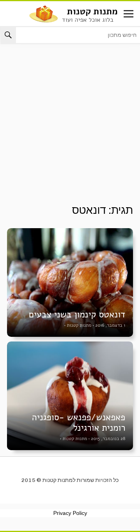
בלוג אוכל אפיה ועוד (88, 19)
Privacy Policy (70, 513)
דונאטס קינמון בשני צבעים (77, 314)
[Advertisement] (70, 130)
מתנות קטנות (92, 11)
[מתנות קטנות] (43, 13)
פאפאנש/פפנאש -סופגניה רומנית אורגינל (78, 422)
